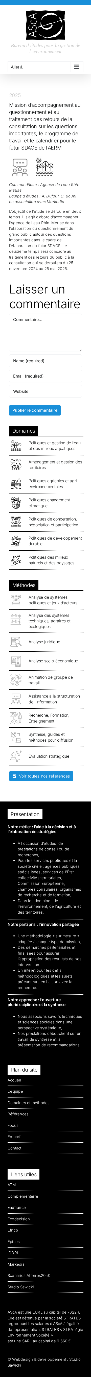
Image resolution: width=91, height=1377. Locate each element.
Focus (13, 1125)
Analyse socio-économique (53, 660)
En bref (14, 1136)
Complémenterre (23, 1196)
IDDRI (13, 1252)
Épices (14, 1241)
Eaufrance (17, 1207)
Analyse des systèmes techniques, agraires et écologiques (49, 621)
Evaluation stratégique (49, 756)
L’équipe (15, 1091)
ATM (12, 1184)
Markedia (16, 1264)
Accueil (14, 1080)
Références (18, 1114)
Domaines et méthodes (29, 1102)
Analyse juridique (44, 641)
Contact (14, 1148)
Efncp (13, 1230)
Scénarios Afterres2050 (29, 1275)
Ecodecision (19, 1218)
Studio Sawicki (21, 1287)
